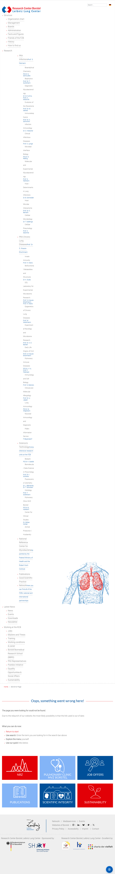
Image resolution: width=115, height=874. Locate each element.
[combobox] (97, 5)
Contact (95, 829)
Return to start (12, 731)
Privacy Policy (58, 829)
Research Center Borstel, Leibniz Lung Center (20, 838)
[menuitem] (8, 15)
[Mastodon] (88, 825)
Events (82, 821)
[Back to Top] (99, 869)
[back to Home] (21, 9)
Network (56, 821)
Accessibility (73, 829)
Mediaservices (69, 821)
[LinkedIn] (78, 825)
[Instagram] (73, 825)
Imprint (85, 829)
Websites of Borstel (60, 825)
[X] (93, 825)
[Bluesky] (83, 825)
